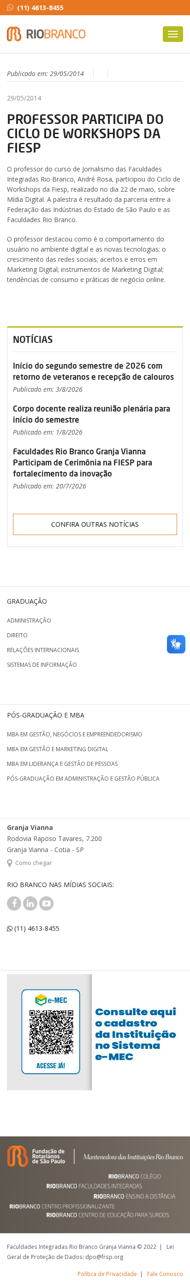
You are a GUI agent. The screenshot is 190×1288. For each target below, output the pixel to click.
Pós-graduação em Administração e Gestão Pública (83, 778)
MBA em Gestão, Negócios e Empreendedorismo (74, 734)
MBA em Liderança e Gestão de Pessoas (62, 764)
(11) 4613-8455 (40, 7)
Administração (29, 620)
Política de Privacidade (107, 1273)
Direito (17, 635)
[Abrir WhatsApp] (167, 1265)
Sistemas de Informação (42, 665)
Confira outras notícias (95, 524)
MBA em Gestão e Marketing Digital (57, 749)
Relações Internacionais (43, 650)
